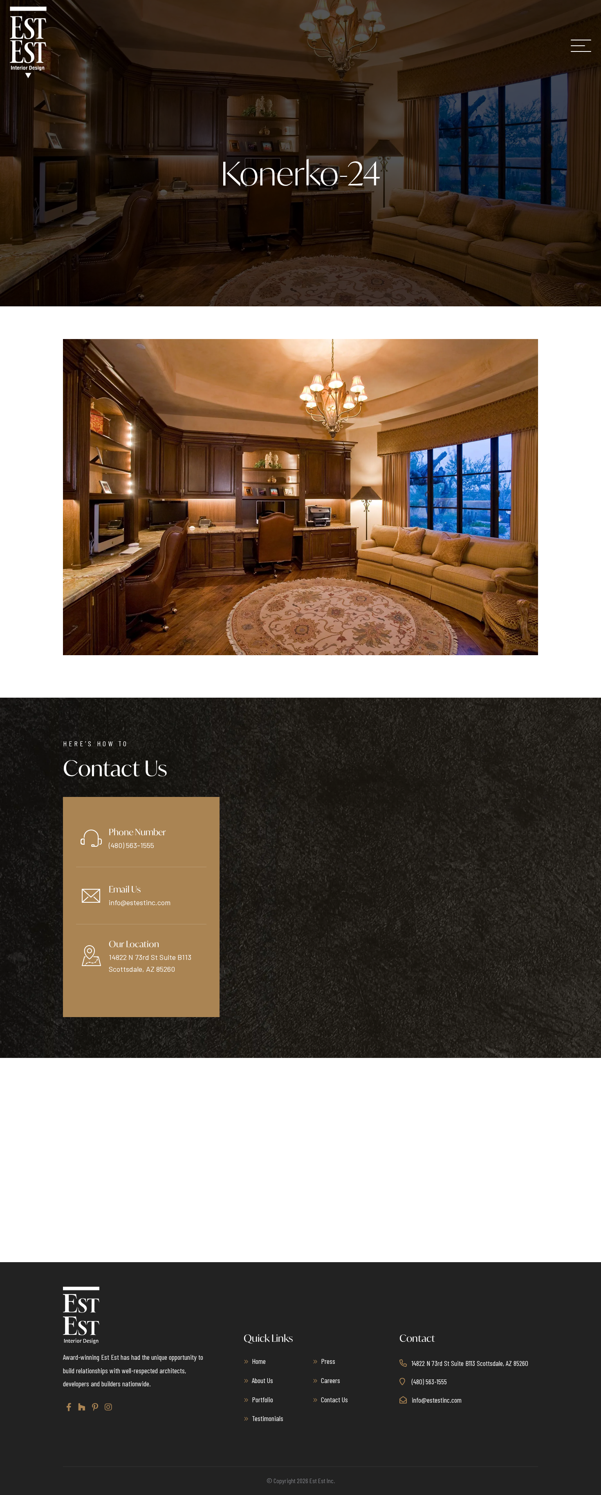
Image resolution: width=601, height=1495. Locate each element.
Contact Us (334, 1399)
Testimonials (267, 1418)
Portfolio (262, 1399)
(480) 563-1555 (131, 845)
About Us (262, 1380)
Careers (330, 1380)
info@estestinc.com (139, 902)
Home (259, 1361)
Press (328, 1361)
